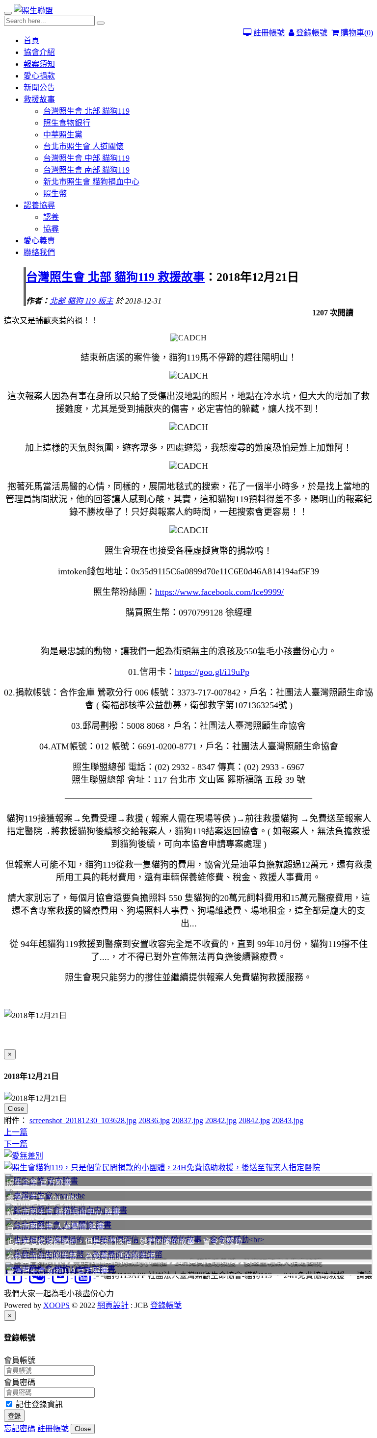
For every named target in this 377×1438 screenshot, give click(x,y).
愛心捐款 (39, 76)
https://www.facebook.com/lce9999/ (219, 592)
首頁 (31, 40)
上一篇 (15, 1132)
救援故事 (39, 99)
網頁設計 (113, 1305)
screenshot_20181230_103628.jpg (82, 1120)
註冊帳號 (268, 32)
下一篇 (15, 1144)
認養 (51, 217)
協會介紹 (39, 52)
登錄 (14, 1416)
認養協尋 (39, 205)
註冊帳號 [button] (53, 1428)
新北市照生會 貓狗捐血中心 (91, 182)
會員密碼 (19, 1382)
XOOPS (56, 1305)
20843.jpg (287, 1120)
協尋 (51, 229)
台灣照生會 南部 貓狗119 (86, 170)
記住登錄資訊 (38, 1404)
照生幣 (55, 193)
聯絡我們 (39, 252)
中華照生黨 (62, 134)
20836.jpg (154, 1120)
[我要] (188, 1167)
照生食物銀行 (66, 123)
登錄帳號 (310, 32)
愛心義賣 (39, 240)
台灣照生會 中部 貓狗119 (86, 158)
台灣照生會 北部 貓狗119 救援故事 (115, 277)
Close (16, 1108)
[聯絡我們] (188, 1155)
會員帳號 (19, 1360)
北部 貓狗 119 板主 (81, 301)
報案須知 (39, 64)
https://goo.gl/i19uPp (212, 672)
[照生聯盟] (33, 10)
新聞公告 (39, 87)
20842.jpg (221, 1120)
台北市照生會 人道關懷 (83, 146)
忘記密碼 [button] (19, 1428)
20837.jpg (187, 1120)
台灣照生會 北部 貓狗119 (86, 111)
